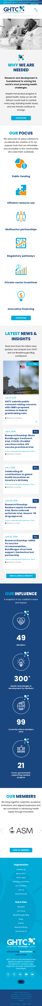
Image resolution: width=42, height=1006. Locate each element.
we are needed (21, 67)
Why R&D (21, 907)
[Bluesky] (32, 974)
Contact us (21, 869)
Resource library (21, 927)
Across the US (21, 931)
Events (21, 923)
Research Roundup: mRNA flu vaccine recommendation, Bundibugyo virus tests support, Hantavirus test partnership (20, 548)
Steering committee (21, 882)
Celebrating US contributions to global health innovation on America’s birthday (18, 476)
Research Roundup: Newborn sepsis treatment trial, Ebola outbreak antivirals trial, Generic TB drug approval (20, 510)
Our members (21, 886)
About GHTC (21, 873)
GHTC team (21, 877)
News (21, 919)
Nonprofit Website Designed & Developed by (21, 998)
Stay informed (21, 894)
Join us (21, 890)
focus (21, 133)
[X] (8, 974)
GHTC (33, 451)
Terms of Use (27, 1004)
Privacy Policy (15, 1004)
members (21, 796)
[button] (40, 830)
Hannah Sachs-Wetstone (21, 451)
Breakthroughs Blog (21, 915)
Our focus (21, 911)
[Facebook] (14, 974)
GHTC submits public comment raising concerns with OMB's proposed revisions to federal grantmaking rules (20, 407)
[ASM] (21, 830)
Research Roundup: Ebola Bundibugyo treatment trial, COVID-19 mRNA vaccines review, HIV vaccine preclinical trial (20, 441)
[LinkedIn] (20, 974)
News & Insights (21, 336)
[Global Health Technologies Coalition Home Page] (14, 7)
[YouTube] (26, 974)
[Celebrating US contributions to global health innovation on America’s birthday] (20, 491)
